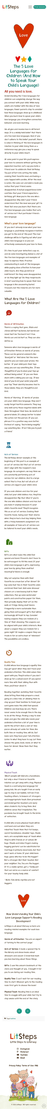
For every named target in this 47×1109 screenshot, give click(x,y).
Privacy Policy (15, 1065)
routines (13, 1019)
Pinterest (24, 1052)
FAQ (36, 1065)
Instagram (25, 1049)
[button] (30, 7)
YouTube (24, 1055)
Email (22, 1058)
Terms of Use (28, 1065)
